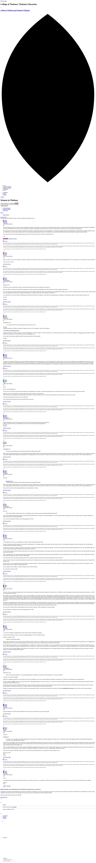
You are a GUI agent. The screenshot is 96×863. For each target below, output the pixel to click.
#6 (3, 384)
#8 (3, 446)
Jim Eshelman (6, 506)
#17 (4, 775)
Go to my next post (7, 859)
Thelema (16, 203)
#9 (3, 475)
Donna (4, 730)
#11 (4, 539)
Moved (13, 203)
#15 (4, 709)
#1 (3, 225)
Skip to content (4, 1)
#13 (4, 630)
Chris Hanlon (6, 417)
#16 (4, 732)
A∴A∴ (4, 185)
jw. (3, 444)
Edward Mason (6, 280)
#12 (4, 589)
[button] (2, 197)
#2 (3, 257)
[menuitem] (6, 208)
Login (5, 797)
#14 (4, 670)
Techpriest (5, 473)
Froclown (5, 537)
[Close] (7, 797)
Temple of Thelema (7, 187)
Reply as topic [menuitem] (6, 214)
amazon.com (81, 332)
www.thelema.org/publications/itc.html (11, 330)
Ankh (4, 382)
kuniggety (5, 357)
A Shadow (5, 222)
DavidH (4, 255)
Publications (5, 189)
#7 (3, 420)
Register (2, 797)
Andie (4, 587)
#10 (4, 508)
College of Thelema (7, 186)
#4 (3, 320)
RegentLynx (5, 318)
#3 (3, 282)
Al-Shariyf (5, 773)
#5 (3, 359)
